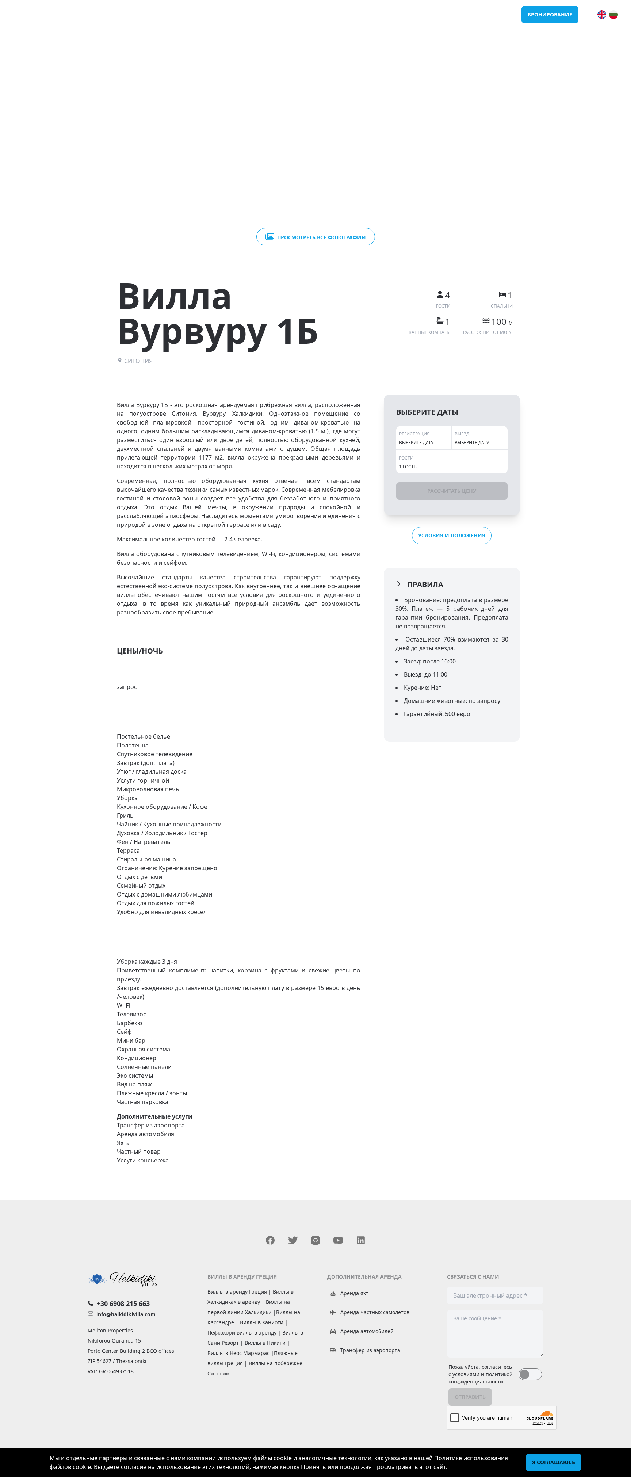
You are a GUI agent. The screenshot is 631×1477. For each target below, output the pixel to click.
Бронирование (550, 14)
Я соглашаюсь (553, 1462)
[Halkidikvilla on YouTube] (338, 1240)
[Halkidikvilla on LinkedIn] (360, 1240)
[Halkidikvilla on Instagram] (315, 1240)
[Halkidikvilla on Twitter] (293, 1240)
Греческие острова (489, 14)
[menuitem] (602, 14)
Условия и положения (451, 535)
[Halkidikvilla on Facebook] (270, 1240)
